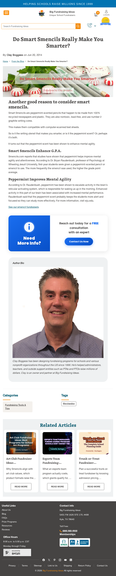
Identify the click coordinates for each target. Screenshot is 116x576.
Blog (4, 514)
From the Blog (18, 61)
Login (106, 15)
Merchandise (69, 404)
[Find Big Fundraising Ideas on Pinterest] (54, 559)
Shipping (68, 565)
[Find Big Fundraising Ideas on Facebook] (43, 559)
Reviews (6, 529)
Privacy (12, 565)
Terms (25, 565)
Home (5, 61)
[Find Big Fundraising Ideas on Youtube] (65, 559)
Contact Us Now (79, 241)
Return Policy (84, 565)
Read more (21, 486)
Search (78, 26)
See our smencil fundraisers (23, 207)
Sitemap (38, 565)
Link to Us (52, 565)
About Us (6, 510)
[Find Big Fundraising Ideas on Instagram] (60, 559)
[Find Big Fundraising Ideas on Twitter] (49, 559)
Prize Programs (9, 521)
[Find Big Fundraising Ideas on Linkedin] (71, 559)
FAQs (4, 518)
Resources (7, 525)
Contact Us (102, 565)
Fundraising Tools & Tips (15, 407)
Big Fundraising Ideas (62, 12)
